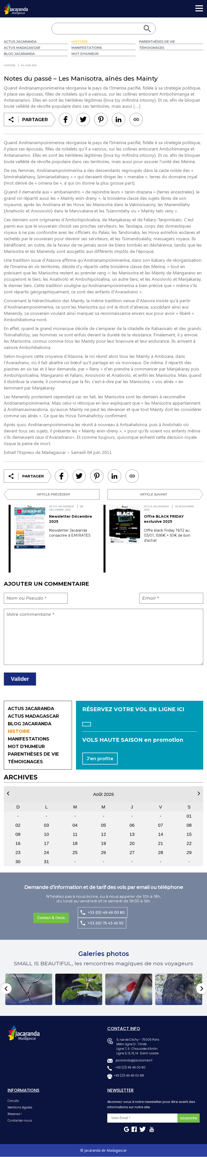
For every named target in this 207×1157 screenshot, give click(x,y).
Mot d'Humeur (84, 54)
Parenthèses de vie (157, 41)
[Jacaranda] (16, 6)
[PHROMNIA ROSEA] (129, 989)
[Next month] (199, 794)
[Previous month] (8, 794)
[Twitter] (83, 119)
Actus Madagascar (22, 48)
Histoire (79, 41)
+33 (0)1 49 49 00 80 (106, 912)
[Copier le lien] (136, 119)
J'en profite (100, 758)
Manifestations (86, 48)
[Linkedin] (101, 119)
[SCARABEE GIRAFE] (79, 989)
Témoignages (151, 48)
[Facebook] (65, 119)
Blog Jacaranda (19, 54)
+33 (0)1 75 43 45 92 (105, 923)
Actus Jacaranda (20, 41)
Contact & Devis (51, 917)
